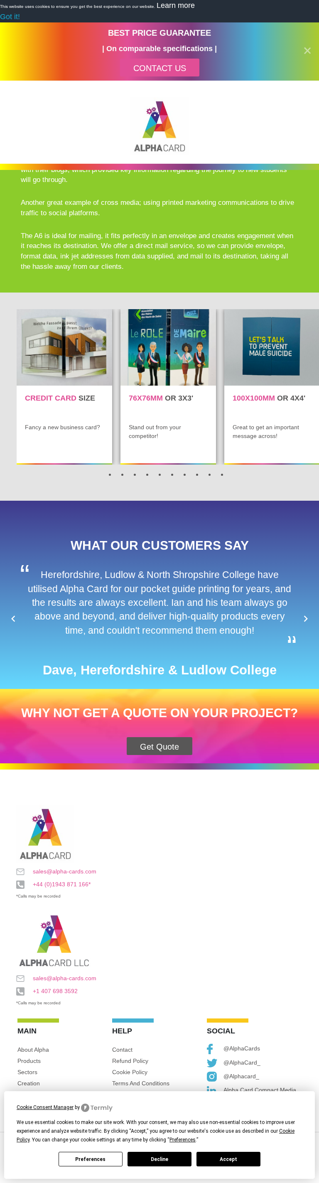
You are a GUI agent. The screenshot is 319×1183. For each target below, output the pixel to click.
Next (305, 618)
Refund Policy (130, 1061)
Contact (122, 1049)
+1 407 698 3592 (55, 991)
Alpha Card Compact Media (259, 1090)
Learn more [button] (176, 5)
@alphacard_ (241, 1076)
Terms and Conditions (140, 1083)
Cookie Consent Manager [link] (45, 1107)
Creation (28, 1083)
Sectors (27, 1072)
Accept (228, 1159)
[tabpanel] (64, 387)
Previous (13, 618)
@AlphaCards (241, 1048)
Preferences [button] (182, 1140)
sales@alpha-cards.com (64, 871)
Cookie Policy (129, 1072)
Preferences (90, 1159)
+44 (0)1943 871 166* (62, 884)
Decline (159, 1159)
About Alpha (33, 1049)
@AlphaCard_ (241, 1062)
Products (29, 1061)
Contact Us (159, 68)
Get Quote (159, 746)
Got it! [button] (10, 16)
